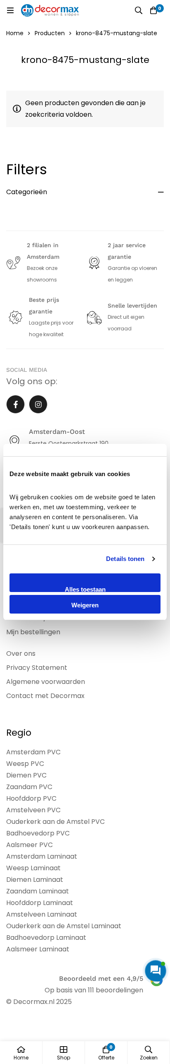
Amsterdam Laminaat (41, 856)
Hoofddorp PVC (31, 798)
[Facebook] (15, 404)
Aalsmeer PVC (29, 845)
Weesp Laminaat (33, 868)
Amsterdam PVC (33, 752)
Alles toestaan (85, 589)
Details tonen (125, 558)
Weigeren (85, 605)
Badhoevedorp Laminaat (46, 937)
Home (15, 33)
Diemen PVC (26, 775)
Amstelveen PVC (33, 810)
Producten (50, 33)
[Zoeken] (138, 10)
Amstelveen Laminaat (41, 914)
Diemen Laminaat (34, 879)
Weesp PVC (25, 763)
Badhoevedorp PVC (38, 833)
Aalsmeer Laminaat (37, 949)
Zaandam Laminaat (37, 891)
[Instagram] (38, 404)
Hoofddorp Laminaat (39, 903)
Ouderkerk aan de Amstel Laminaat (63, 926)
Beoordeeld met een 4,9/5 (101, 978)
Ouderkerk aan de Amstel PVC (55, 821)
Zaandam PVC (29, 787)
